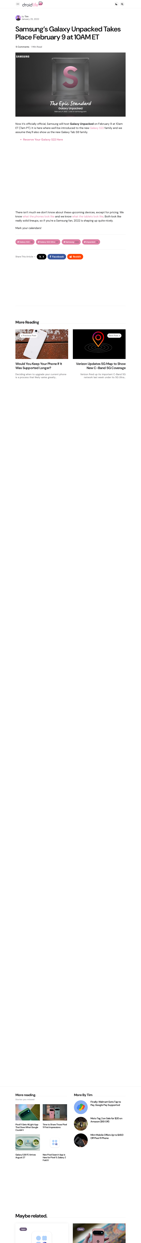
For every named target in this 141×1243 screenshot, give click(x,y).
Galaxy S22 (97, 128)
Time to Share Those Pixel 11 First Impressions (55, 1126)
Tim (27, 16)
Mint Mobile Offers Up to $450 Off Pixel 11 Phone (106, 1136)
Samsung (72, 242)
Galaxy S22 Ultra (49, 242)
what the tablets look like (87, 216)
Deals (81, 1229)
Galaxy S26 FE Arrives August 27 (25, 1156)
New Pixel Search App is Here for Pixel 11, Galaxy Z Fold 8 (54, 1157)
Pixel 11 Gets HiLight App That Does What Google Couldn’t (26, 1127)
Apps (23, 1229)
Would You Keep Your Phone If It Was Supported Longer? (38, 366)
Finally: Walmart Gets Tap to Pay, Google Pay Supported (105, 1103)
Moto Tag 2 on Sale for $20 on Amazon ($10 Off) (106, 1120)
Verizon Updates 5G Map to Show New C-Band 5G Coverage (101, 366)
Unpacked (92, 242)
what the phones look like (38, 216)
